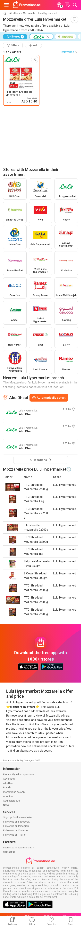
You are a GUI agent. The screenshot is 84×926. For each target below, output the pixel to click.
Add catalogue (11, 800)
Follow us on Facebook (16, 821)
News (6, 804)
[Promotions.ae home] (27, 5)
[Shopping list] (67, 5)
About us (8, 796)
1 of (12, 52)
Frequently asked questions (18, 774)
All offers (14, 13)
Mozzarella (29, 13)
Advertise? (9, 778)
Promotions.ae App (14, 791)
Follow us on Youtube (15, 830)
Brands (7, 787)
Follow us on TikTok (14, 834)
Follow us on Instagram (16, 825)
